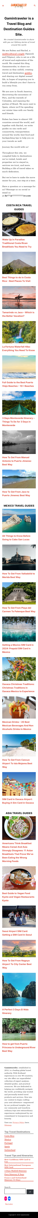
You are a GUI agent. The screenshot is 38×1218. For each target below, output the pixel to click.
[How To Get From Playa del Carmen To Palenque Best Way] (19, 593)
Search (7, 1187)
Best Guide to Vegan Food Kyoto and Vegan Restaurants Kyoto (18, 897)
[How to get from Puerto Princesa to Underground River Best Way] (19, 1029)
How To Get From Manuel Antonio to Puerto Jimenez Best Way (16, 461)
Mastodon (9, 1204)
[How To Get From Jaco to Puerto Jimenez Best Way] (19, 479)
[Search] (30, 1191)
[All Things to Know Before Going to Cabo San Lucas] (19, 520)
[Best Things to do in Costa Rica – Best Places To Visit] (19, 263)
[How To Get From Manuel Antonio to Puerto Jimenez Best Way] (19, 442)
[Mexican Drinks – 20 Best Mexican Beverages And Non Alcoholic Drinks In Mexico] (19, 707)
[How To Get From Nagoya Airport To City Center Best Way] (19, 948)
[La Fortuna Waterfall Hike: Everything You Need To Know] (19, 332)
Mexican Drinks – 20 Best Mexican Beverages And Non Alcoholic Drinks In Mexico (17, 725)
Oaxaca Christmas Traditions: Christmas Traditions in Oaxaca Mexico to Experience (18, 688)
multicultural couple (13, 54)
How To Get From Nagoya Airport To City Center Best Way (17, 964)
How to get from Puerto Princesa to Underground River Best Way (19, 1047)
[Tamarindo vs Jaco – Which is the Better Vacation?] (19, 297)
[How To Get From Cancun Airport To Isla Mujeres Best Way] (19, 745)
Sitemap (7, 1125)
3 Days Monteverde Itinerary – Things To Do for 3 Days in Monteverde (18, 422)
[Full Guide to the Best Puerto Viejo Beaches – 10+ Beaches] (19, 367)
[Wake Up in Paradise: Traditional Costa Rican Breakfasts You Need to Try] (19, 224)
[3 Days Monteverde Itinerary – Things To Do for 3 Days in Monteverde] (19, 403)
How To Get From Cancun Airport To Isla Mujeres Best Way (17, 763)
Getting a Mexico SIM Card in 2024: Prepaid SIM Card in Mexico (18, 648)
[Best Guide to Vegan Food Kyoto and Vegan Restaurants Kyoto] (19, 878)
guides (28, 73)
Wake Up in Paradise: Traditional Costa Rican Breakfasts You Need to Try (16, 243)
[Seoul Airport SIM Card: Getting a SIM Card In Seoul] (19, 917)
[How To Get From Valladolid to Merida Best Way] (19, 557)
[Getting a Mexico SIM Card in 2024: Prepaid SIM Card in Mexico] (19, 629)
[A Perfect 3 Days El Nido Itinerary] (19, 989)
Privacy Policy (18, 1122)
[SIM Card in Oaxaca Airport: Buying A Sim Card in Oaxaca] (19, 784)
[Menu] (3, 5)
